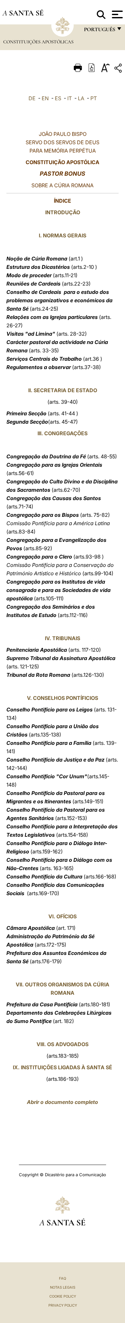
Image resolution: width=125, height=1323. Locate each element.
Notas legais (62, 1287)
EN (45, 98)
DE (32, 98)
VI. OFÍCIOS (62, 916)
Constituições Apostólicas (38, 42)
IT (69, 98)
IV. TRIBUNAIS (62, 638)
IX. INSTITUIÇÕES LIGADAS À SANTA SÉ (62, 1067)
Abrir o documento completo (62, 1102)
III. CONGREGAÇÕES (63, 433)
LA (81, 98)
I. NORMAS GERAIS (62, 235)
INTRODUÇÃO (62, 212)
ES (58, 98)
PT (93, 98)
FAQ (62, 1278)
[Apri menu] (116, 14)
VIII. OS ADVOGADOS (62, 1044)
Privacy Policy (62, 1305)
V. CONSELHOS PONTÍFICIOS (62, 698)
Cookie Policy (62, 1296)
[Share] (118, 69)
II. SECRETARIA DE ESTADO (62, 390)
